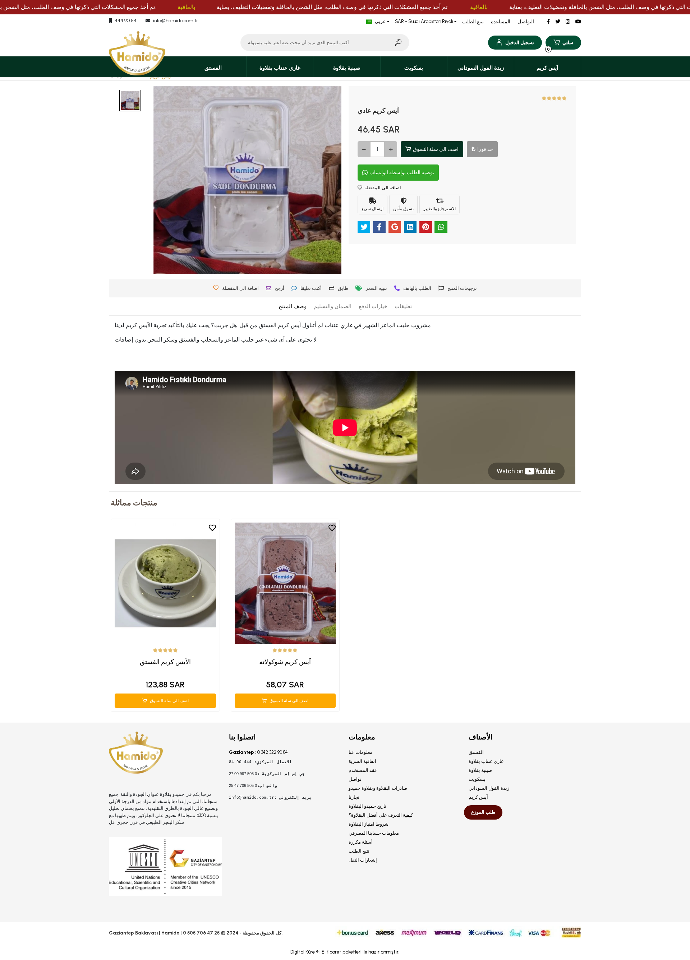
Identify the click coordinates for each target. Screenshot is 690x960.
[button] (515, 42)
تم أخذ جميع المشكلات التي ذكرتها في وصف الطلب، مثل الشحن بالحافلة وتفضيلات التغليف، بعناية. (332, 7)
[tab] (293, 306)
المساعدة (500, 22)
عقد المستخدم (363, 770)
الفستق (476, 752)
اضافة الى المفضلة (382, 187)
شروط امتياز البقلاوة (368, 824)
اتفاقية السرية (362, 761)
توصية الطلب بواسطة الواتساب (401, 173)
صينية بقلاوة (480, 770)
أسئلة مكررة (361, 842)
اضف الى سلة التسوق (436, 149)
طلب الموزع (483, 812)
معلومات (362, 737)
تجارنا (354, 797)
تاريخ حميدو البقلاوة (367, 806)
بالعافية (186, 7)
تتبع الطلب (473, 22)
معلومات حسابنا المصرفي (374, 833)
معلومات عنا (360, 752)
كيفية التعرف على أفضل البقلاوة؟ (381, 815)
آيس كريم (478, 797)
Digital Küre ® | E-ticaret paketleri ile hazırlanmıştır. (345, 952)
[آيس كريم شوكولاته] (285, 583)
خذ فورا (485, 149)
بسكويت (477, 779)
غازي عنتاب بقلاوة (486, 761)
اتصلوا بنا (242, 737)
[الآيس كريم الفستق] (165, 583)
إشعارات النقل (363, 860)
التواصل (526, 22)
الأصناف (481, 737)
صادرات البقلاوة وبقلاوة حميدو (378, 788)
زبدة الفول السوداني (489, 788)
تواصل (355, 779)
